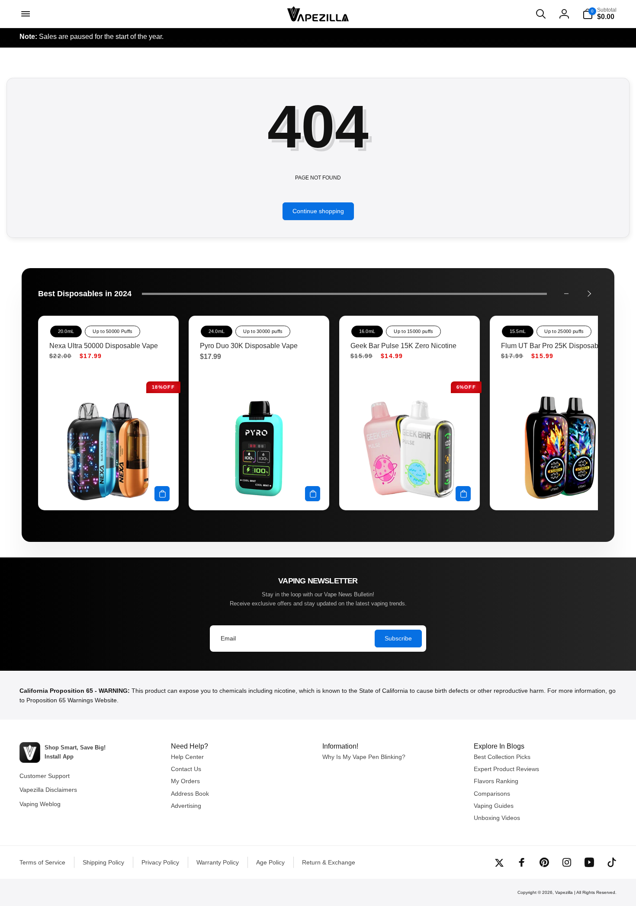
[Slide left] (566, 294)
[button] (24, 13)
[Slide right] (589, 294)
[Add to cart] (162, 493)
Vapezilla (564, 892)
